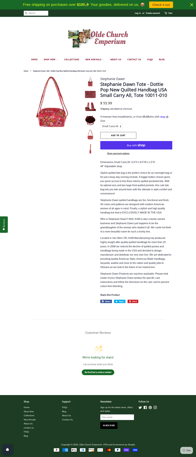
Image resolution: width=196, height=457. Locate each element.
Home (34, 59)
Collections (71, 59)
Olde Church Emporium (90, 445)
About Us (115, 59)
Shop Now (50, 59)
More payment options (118, 153)
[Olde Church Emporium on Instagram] (155, 408)
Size (102, 121)
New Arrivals (93, 59)
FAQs (150, 59)
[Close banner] (191, 5)
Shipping (104, 108)
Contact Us (67, 420)
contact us (134, 59)
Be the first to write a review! (98, 372)
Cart (170, 13)
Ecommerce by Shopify (124, 445)
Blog (162, 59)
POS (105, 445)
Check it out (161, 4)
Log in (138, 13)
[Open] (7, 449)
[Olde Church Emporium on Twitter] (140, 408)
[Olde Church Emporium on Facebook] (145, 408)
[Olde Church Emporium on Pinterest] (150, 408)
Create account (153, 13)
